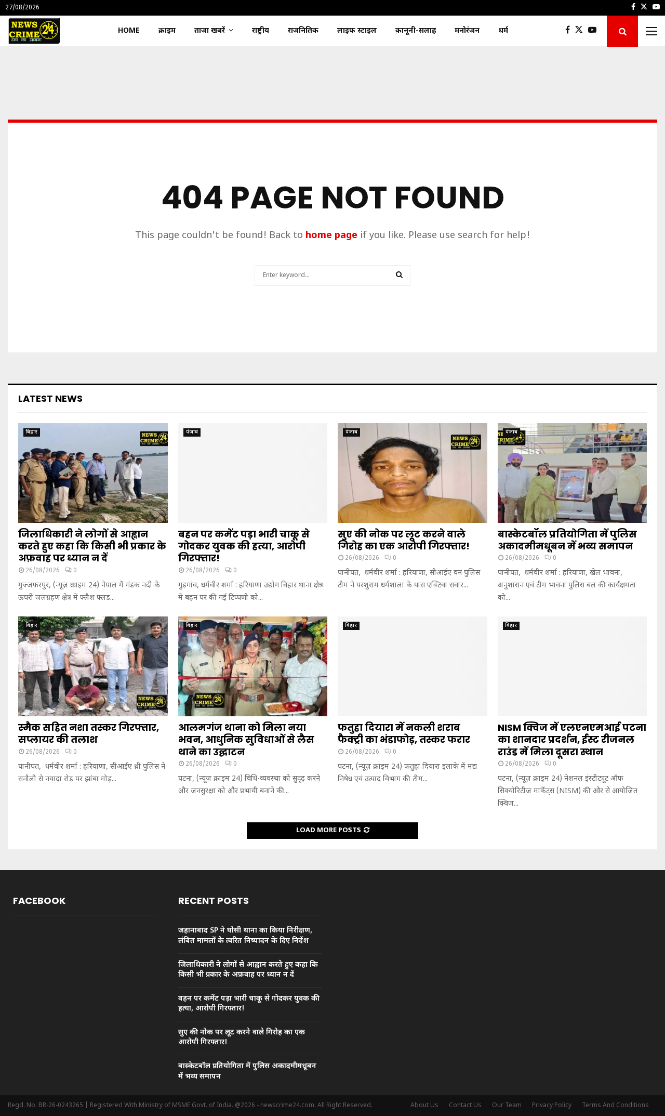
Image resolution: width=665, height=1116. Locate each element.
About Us (424, 1105)
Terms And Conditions (615, 1105)
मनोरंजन (467, 31)
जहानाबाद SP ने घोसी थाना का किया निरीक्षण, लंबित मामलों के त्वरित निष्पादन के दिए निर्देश (245, 936)
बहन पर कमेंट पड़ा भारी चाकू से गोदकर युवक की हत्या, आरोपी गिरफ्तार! (244, 546)
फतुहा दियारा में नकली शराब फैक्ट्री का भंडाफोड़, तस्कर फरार (404, 733)
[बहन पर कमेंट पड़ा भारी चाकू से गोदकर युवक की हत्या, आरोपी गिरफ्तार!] (253, 473)
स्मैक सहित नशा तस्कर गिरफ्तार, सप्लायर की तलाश (88, 733)
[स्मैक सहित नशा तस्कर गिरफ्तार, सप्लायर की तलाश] (93, 666)
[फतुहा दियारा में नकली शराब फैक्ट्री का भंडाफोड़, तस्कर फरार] (412, 666)
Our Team (507, 1105)
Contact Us (465, 1105)
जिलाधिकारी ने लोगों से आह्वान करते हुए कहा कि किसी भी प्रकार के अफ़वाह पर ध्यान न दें (92, 546)
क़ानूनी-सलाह (415, 31)
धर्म (503, 31)
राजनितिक (303, 31)
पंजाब (192, 432)
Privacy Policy (551, 1105)
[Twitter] (581, 31)
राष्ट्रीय (260, 31)
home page (331, 236)
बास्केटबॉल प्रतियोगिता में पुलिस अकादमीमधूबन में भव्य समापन (567, 540)
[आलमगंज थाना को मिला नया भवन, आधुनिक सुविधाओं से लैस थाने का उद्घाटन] (253, 666)
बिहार (31, 432)
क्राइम (167, 31)
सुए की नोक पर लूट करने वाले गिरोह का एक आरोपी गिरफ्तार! (404, 540)
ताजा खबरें (209, 31)
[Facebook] (570, 31)
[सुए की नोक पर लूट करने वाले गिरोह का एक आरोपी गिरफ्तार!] (412, 473)
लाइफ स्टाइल (357, 31)
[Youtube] (595, 31)
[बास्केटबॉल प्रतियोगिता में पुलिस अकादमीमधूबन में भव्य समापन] (572, 473)
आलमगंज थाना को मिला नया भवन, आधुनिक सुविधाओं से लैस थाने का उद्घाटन (246, 739)
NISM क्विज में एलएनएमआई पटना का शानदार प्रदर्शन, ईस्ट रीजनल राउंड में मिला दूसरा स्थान (572, 739)
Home (129, 31)
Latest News (50, 398)
